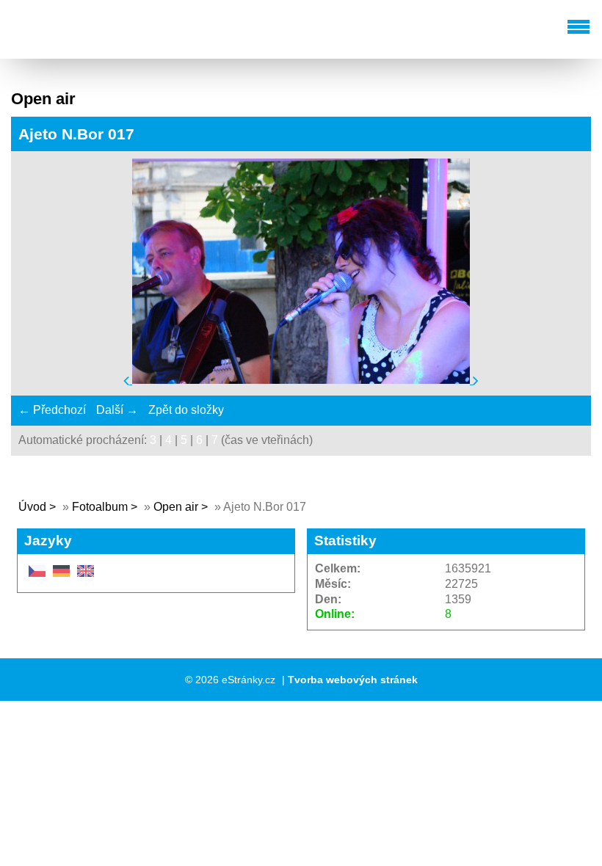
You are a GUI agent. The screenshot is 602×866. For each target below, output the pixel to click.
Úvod (32, 507)
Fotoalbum (100, 507)
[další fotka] (476, 380)
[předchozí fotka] (127, 380)
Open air (177, 507)
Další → (117, 410)
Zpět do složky (186, 410)
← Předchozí (52, 410)
